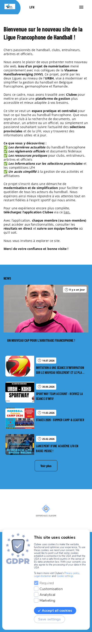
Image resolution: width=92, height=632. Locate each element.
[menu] (81, 7)
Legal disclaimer (42, 576)
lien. (67, 212)
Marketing (47, 600)
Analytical (47, 594)
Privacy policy (71, 573)
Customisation (51, 589)
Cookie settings (65, 576)
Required (47, 583)
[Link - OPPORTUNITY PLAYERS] (46, 510)
